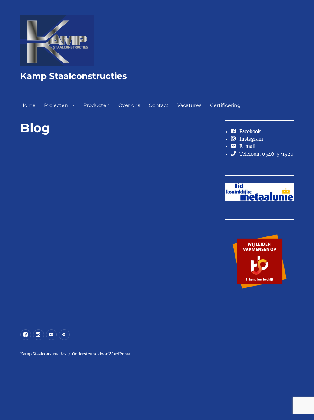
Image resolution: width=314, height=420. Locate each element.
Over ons (129, 105)
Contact (159, 105)
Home (28, 105)
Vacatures (189, 105)
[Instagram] (38, 334)
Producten (96, 105)
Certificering (225, 105)
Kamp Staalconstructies (73, 76)
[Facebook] (25, 334)
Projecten (56, 105)
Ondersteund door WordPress (101, 354)
